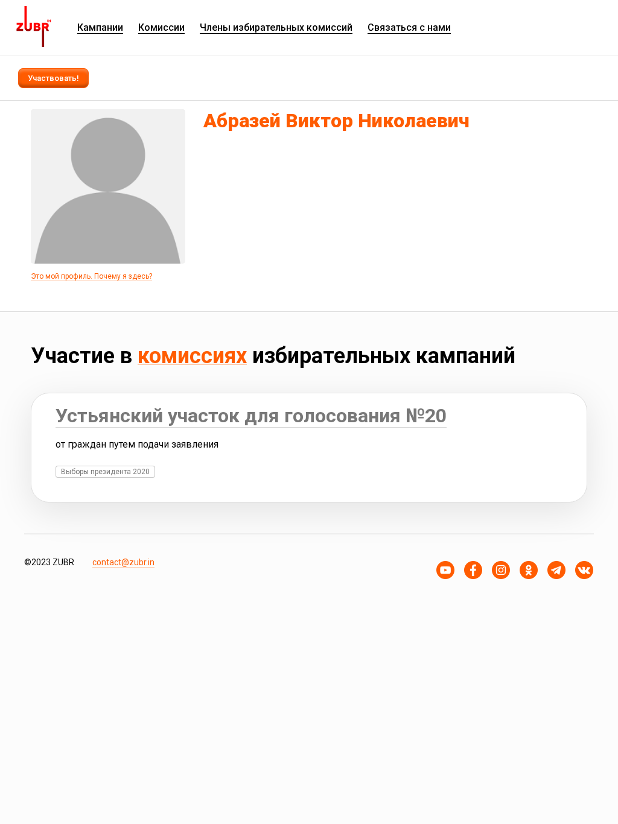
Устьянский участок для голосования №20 (251, 415)
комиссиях (192, 356)
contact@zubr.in (123, 562)
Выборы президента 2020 (105, 471)
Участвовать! (53, 78)
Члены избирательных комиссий (276, 27)
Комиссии (161, 27)
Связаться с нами (409, 27)
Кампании (100, 27)
